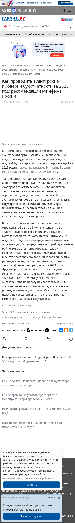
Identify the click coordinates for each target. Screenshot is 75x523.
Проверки (67, 101)
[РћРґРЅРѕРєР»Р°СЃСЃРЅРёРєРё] (66, 330)
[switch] (7, 26)
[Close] (59, 498)
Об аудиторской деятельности (24, 361)
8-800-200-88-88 (63, 515)
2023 (12, 312)
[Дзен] (9, 10)
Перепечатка (65, 323)
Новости (36, 330)
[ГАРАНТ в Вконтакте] (4, 10)
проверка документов (15, 317)
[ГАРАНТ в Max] (14, 10)
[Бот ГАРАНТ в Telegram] (25, 10)
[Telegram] (71, 330)
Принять (32, 485)
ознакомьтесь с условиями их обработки (27, 478)
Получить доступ (31, 516)
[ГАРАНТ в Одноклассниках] (30, 10)
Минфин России (51, 317)
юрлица (35, 317)
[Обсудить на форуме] (49, 339)
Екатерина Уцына (25, 305)
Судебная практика (37, 34)
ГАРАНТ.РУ (23, 323)
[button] (63, 10)
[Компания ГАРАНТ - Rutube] (35, 10)
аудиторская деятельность (33, 312)
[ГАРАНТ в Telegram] (19, 10)
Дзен (53, 330)
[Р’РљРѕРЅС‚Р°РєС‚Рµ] (61, 330)
